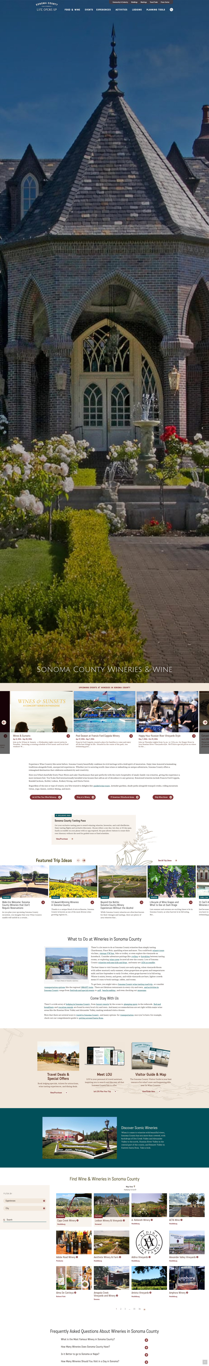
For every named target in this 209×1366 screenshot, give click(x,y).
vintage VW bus (107, 953)
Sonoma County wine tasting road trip (135, 984)
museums (141, 990)
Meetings (144, 2)
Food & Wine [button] (72, 9)
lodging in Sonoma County (78, 1004)
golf (99, 990)
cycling (134, 956)
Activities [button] (121, 9)
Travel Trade (154, 2)
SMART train (87, 987)
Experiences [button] (103, 9)
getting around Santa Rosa (91, 1018)
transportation (127, 1015)
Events (89, 9)
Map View (129, 1187)
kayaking (145, 956)
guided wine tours (102, 786)
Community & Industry (120, 2)
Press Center (165, 2)
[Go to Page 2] (144, 1309)
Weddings (134, 2)
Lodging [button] (137, 9)
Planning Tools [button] (155, 9)
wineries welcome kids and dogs (112, 962)
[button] (170, 9)
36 (140, 1309)
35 (134, 1309)
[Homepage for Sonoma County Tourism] (47, 6)
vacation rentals (65, 1007)
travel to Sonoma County (87, 1015)
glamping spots (130, 1004)
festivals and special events (82, 990)
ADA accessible (148, 962)
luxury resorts (102, 1004)
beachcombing (108, 990)
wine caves (114, 959)
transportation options (54, 987)
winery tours (158, 950)
